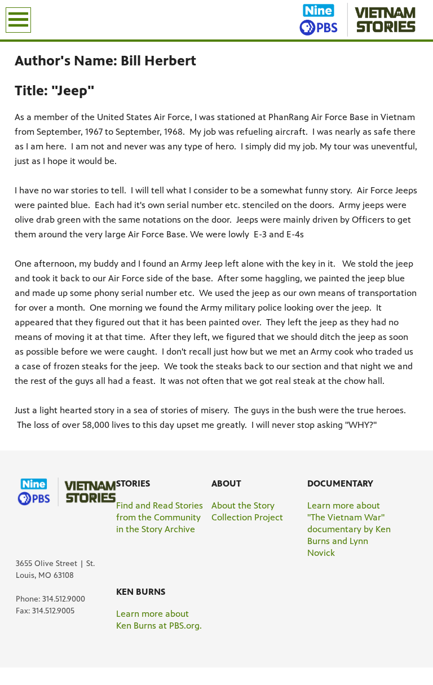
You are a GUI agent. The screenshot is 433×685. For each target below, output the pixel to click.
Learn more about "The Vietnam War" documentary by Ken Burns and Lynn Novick (349, 529)
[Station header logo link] (362, 19)
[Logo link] (71, 491)
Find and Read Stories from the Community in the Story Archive (159, 517)
